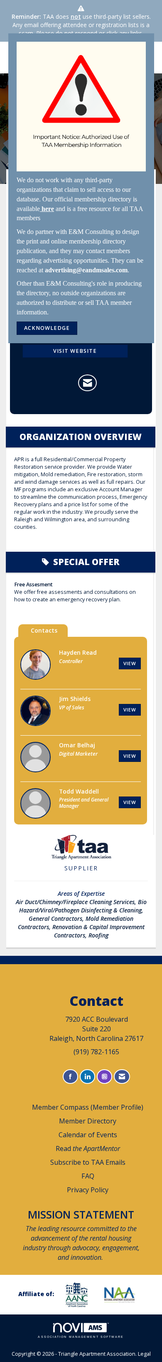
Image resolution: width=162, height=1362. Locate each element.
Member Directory (87, 1121)
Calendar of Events (88, 1134)
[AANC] (80, 1294)
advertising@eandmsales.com (86, 270)
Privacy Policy (87, 1189)
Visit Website (75, 350)
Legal (144, 1353)
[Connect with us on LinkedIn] (87, 1076)
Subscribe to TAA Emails (87, 1162)
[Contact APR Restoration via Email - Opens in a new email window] (87, 382)
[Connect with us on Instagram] (104, 1076)
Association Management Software (81, 1336)
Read (88, 1148)
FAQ (87, 1176)
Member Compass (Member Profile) (87, 1107)
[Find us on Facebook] (70, 1076)
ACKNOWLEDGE (47, 328)
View (129, 663)
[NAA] (123, 1295)
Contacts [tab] (44, 630)
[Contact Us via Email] (122, 1076)
